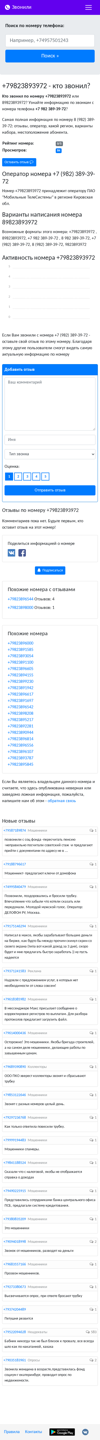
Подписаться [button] (52, 570)
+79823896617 (20, 694)
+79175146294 (14, 926)
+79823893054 (20, 656)
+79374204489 (14, 1310)
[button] (50, 56)
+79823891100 (20, 662)
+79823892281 (20, 726)
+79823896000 (20, 643)
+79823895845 (20, 765)
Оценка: (12, 467)
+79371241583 (14, 971)
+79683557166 (14, 1264)
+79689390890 (14, 1067)
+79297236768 (14, 1118)
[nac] (88, 7)
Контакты (33, 1432)
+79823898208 (20, 713)
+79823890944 (20, 733)
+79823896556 (20, 745)
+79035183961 (14, 1360)
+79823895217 (20, 720)
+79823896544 (20, 599)
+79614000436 (14, 1033)
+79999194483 (14, 1140)
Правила (12, 1432)
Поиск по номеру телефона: (34, 25)
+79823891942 (20, 688)
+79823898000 (20, 608)
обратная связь (62, 801)
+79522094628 (14, 1332)
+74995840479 (14, 887)
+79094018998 (14, 1242)
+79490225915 (14, 1191)
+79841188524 (14, 1163)
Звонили (21, 7)
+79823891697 (20, 701)
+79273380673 (14, 1287)
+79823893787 (20, 758)
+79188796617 (14, 864)
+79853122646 (14, 1095)
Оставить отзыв (17, 162)
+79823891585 (20, 650)
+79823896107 (20, 752)
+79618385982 (14, 999)
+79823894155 (20, 675)
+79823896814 (20, 739)
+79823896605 (20, 669)
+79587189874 (14, 831)
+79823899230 (20, 682)
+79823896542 (20, 707)
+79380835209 (14, 1219)
